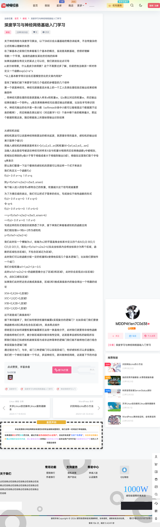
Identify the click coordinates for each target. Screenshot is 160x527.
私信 (134, 336)
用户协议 (72, 476)
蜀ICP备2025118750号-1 (140, 518)
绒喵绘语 (80, 518)
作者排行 (50, 476)
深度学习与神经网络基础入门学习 (129, 344)
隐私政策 (72, 472)
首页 (17, 18)
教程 (25, 18)
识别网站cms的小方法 (81, 406)
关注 (117, 336)
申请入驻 (93, 472)
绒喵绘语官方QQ (138, 505)
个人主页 (151, 335)
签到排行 (50, 472)
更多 (79, 5)
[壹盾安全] (11, 506)
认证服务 (93, 476)
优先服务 (117, 5)
